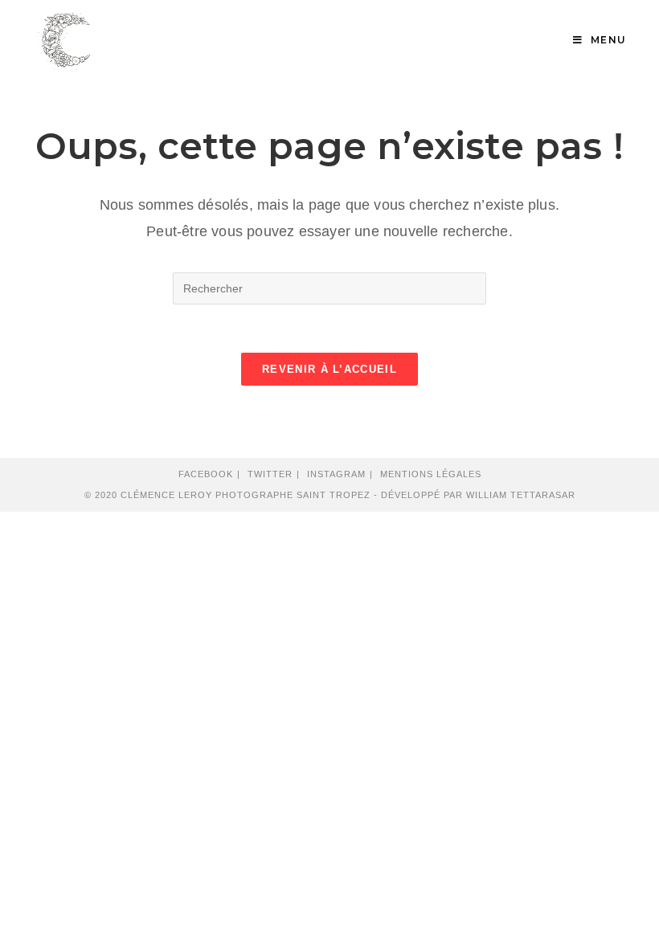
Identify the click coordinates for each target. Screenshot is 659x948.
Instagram (336, 474)
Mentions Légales (430, 474)
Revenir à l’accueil (329, 369)
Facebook (205, 474)
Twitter (270, 474)
